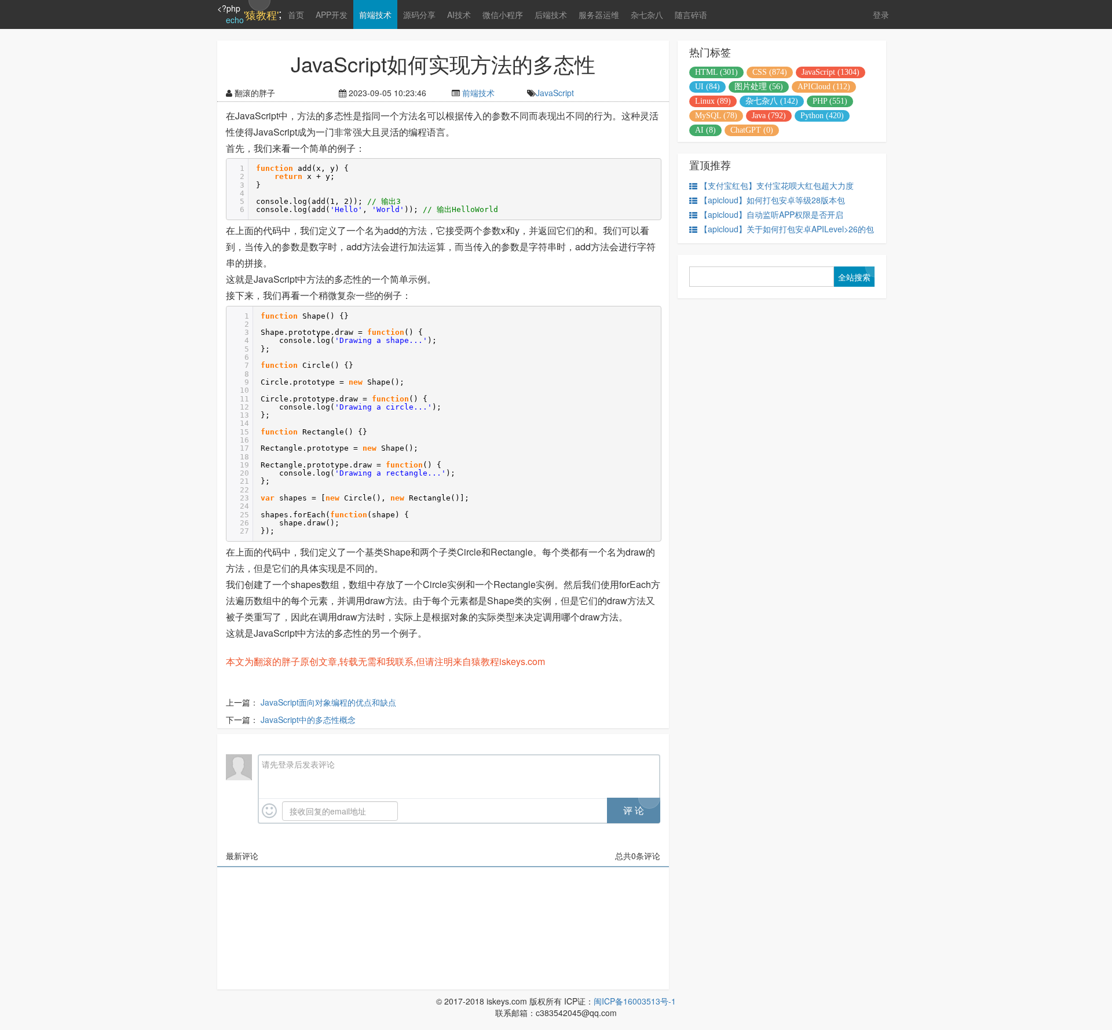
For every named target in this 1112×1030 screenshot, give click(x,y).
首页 (296, 14)
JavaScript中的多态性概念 (308, 719)
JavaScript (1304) (830, 72)
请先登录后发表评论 (298, 764)
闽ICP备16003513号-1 (635, 1001)
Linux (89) (713, 101)
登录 (881, 14)
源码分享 (419, 14)
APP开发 (332, 14)
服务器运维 (599, 14)
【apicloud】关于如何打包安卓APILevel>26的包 (787, 229)
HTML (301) (716, 72)
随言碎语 (691, 14)
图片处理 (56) (758, 86)
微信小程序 (502, 14)
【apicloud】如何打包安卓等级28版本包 (772, 200)
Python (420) (822, 115)
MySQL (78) (716, 115)
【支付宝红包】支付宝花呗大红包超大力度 (777, 185)
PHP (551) (830, 101)
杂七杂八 (647, 14)
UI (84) (707, 86)
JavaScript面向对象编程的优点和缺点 (328, 702)
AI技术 (459, 14)
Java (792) (769, 115)
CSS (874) (769, 72)
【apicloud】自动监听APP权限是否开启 (771, 214)
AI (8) (705, 130)
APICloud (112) (824, 86)
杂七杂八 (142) (771, 101)
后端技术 (551, 14)
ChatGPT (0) (751, 130)
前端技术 (375, 14)
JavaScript (555, 92)
